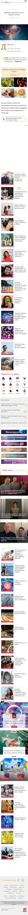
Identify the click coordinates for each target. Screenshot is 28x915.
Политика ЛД (12, 896)
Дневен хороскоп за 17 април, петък (14, 70)
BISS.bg (18, 893)
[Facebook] (18, 880)
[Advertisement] (14, 140)
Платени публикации (10, 898)
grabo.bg (17, 218)
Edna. (7, 2)
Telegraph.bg (7, 891)
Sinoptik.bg (9, 889)
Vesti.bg (22, 885)
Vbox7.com (21, 887)
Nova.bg (6, 887)
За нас (5, 896)
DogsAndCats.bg (18, 889)
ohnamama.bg (18, 189)
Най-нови (13, 2)
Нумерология (24, 2)
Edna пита (7, 470)
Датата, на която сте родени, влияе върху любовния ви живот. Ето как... (13, 404)
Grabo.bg (14, 891)
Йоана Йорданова (9, 701)
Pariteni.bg (21, 891)
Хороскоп (18, 2)
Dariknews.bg (13, 887)
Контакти (20, 898)
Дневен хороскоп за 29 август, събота (12, 423)
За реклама (21, 896)
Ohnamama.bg (13, 885)
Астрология (14, 9)
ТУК (16, 108)
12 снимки (13, 75)
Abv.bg (6, 885)
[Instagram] (22, 880)
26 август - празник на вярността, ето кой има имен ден (13, 416)
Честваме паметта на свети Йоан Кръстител (10, 410)
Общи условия (4, 909)
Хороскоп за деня (10, 374)
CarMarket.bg (11, 893)
